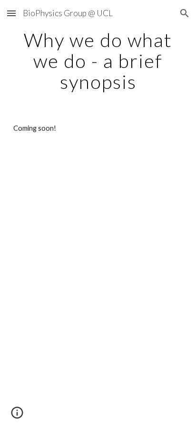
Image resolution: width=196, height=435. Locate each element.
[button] (11, 13)
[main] (98, 61)
